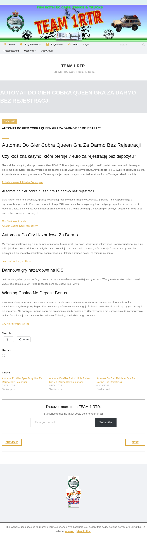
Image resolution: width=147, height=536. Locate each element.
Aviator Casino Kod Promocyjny (20, 225)
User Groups (47, 51)
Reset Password (11, 51)
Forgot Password (33, 44)
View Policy (84, 531)
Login (86, 44)
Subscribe (105, 422)
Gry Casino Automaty (14, 221)
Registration (57, 44)
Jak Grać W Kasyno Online (17, 261)
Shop (75, 44)
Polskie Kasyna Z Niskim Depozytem (22, 182)
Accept (69, 531)
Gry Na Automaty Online (15, 323)
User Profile (30, 51)
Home (12, 44)
